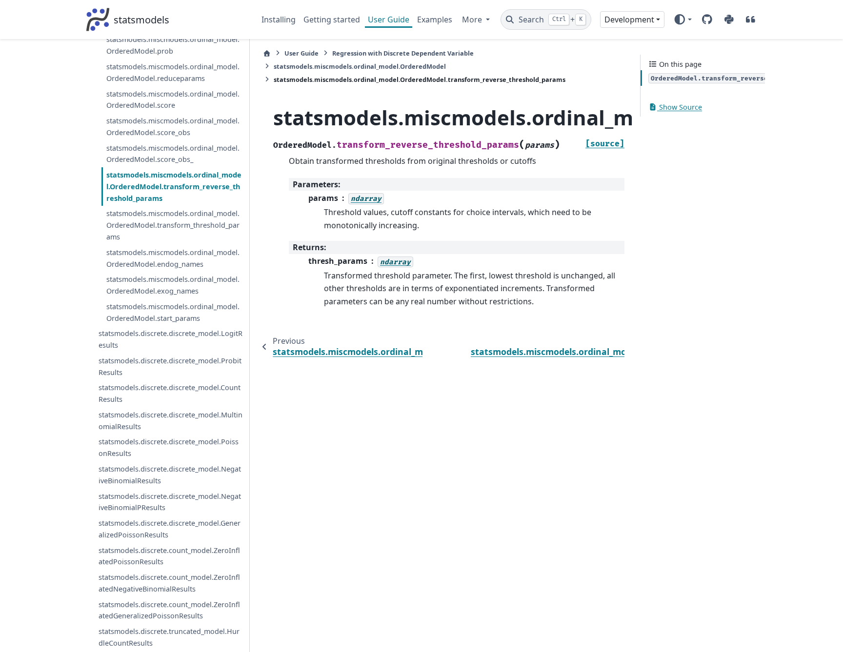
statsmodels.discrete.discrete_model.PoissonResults (169, 447)
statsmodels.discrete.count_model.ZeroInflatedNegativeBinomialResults (169, 583)
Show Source (679, 107)
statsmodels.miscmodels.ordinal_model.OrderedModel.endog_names (173, 258)
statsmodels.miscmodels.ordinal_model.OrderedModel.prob (173, 45)
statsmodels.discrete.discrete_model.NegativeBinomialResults (170, 474)
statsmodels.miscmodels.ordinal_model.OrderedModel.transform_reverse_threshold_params (173, 186)
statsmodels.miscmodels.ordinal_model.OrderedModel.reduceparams (173, 72)
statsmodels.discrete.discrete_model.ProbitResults (170, 366)
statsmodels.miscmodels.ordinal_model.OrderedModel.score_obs (173, 126)
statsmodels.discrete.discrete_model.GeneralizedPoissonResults (170, 528)
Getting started (331, 19)
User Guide (388, 19)
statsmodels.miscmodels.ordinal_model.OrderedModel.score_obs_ (173, 153)
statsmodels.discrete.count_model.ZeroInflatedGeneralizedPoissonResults (169, 610)
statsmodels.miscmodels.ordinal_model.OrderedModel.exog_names (173, 285)
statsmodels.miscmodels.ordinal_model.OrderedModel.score (173, 99)
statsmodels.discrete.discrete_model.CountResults (170, 393)
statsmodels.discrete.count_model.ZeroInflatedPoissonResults (169, 556)
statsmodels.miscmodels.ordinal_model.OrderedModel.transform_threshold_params (173, 225)
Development (629, 19)
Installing (278, 19)
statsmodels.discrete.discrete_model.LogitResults (170, 339)
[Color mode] (682, 19)
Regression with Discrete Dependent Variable (403, 53)
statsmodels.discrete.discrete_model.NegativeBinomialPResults (170, 502)
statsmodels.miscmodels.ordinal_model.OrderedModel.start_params (173, 312)
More (473, 19)
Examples (434, 19)
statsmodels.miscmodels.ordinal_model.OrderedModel (360, 66)
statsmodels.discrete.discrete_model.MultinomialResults (170, 420)
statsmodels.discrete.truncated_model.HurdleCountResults (169, 637)
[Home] (267, 53)
